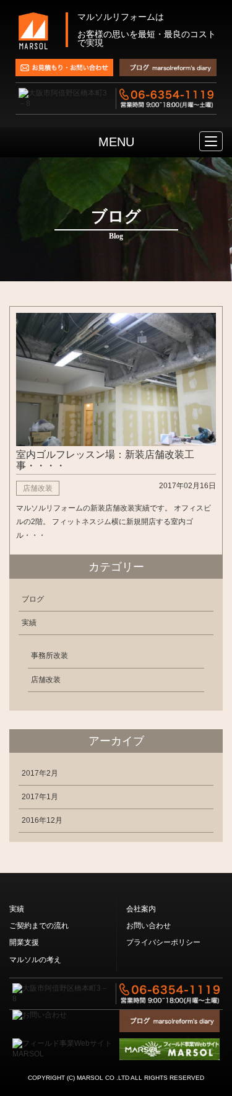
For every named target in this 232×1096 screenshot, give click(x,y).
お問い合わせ (148, 925)
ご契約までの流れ (39, 925)
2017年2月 (40, 773)
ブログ (33, 599)
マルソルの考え (35, 959)
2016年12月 (42, 820)
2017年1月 (40, 796)
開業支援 (24, 942)
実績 (29, 622)
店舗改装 (46, 679)
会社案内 (141, 909)
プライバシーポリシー (163, 942)
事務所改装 (49, 655)
